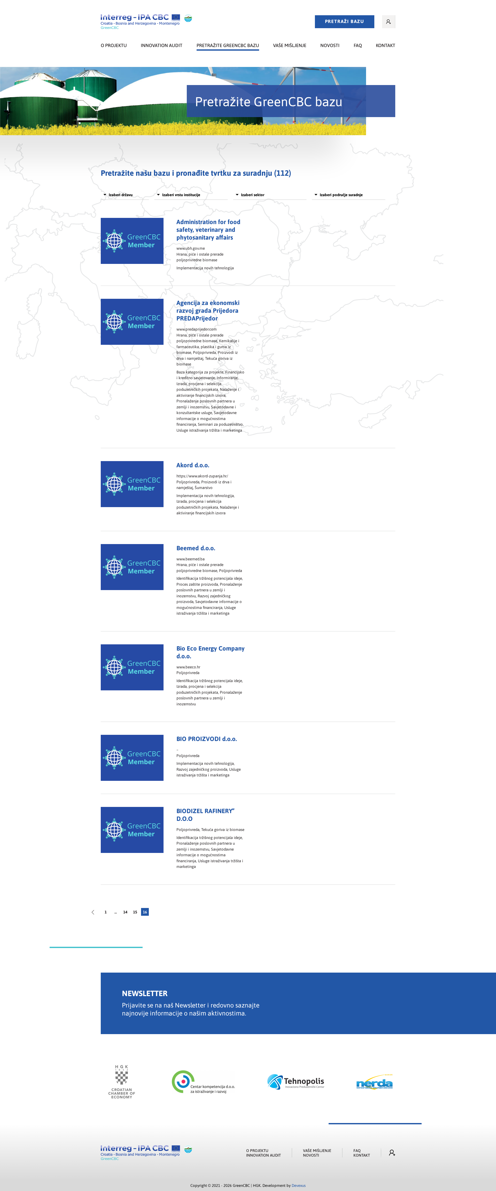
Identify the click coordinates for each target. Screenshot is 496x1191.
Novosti (329, 45)
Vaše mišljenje (289, 45)
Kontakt (385, 45)
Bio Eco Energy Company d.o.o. (210, 652)
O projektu (114, 45)
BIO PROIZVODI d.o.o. (206, 739)
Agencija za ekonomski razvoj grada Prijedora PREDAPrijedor (207, 310)
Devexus (299, 1185)
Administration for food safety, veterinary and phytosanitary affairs (208, 229)
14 (125, 911)
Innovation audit (161, 45)
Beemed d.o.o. (195, 548)
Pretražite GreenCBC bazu (228, 45)
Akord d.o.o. (192, 465)
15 (135, 911)
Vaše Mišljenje (317, 1150)
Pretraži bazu (344, 21)
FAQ (358, 45)
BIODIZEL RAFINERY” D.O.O (205, 814)
